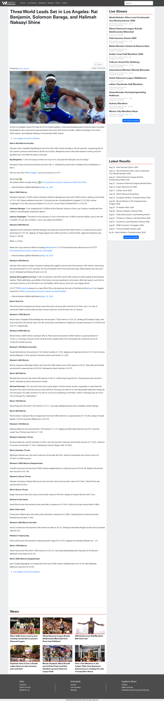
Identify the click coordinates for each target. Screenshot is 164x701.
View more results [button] (131, 237)
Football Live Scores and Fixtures (135, 690)
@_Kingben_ (33, 172)
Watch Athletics (24, 68)
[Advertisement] (57, 42)
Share (99, 64)
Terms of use (25, 687)
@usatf (90, 288)
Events (73, 684)
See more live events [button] (131, 121)
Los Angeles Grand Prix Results (26, 138)
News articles (127, 687)
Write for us (25, 690)
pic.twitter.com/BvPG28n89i (54, 291)
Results (51, 3)
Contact (23, 684)
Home (23, 3)
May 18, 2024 (47, 187)
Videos (64, 3)
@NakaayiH (50, 247)
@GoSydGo (23, 288)
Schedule (42, 3)
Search (158, 3)
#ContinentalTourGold (50, 182)
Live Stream (32, 3)
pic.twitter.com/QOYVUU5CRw (73, 182)
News (57, 3)
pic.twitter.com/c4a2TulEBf (40, 250)
